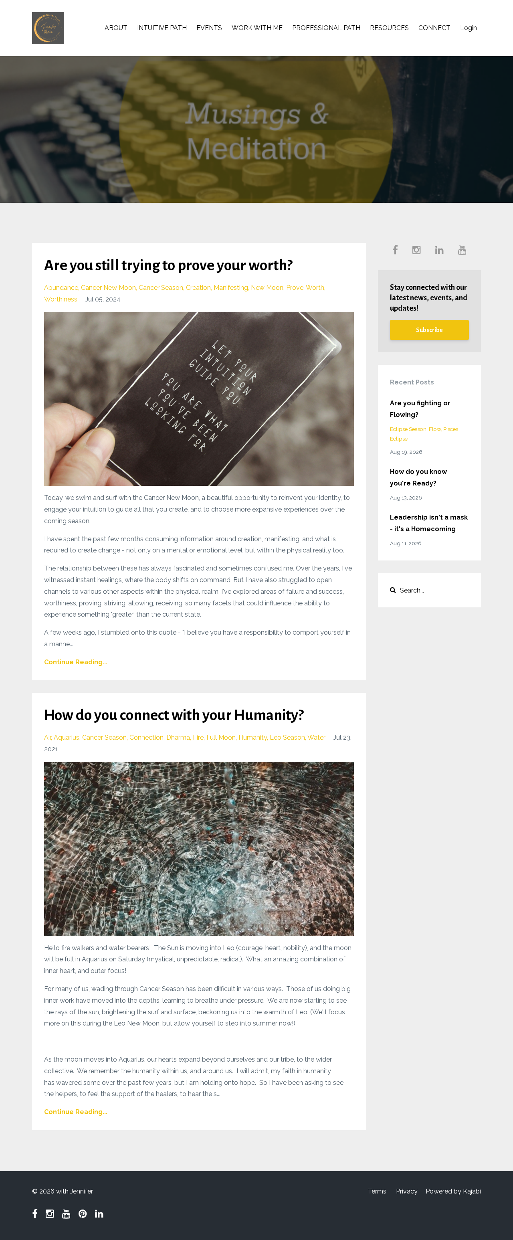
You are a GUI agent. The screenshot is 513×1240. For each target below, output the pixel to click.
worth (315, 287)
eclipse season (408, 429)
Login (468, 28)
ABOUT (116, 28)
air (47, 737)
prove (294, 287)
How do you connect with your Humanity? (173, 715)
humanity (252, 737)
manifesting (231, 287)
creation (198, 287)
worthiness (60, 299)
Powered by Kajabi (453, 1191)
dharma (178, 737)
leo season (287, 737)
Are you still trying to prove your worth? (168, 265)
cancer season (161, 287)
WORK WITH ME (257, 28)
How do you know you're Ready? (418, 477)
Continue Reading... (75, 662)
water (316, 737)
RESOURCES (389, 28)
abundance (61, 287)
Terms (377, 1191)
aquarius (66, 737)
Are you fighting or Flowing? (420, 409)
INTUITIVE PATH (162, 28)
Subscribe (429, 330)
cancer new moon (108, 287)
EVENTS (209, 28)
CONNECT (434, 28)
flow (435, 429)
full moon (221, 737)
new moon (267, 287)
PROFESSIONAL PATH (326, 28)
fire (198, 737)
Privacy (407, 1191)
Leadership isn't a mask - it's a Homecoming (429, 523)
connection (146, 737)
